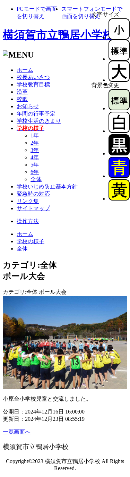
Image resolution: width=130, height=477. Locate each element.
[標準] (119, 59)
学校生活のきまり (39, 121)
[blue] (119, 176)
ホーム (25, 70)
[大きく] (119, 80)
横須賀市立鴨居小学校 (58, 34)
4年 (35, 157)
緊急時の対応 (33, 194)
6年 (35, 172)
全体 (36, 179)
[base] (119, 108)
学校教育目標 (33, 84)
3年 (35, 150)
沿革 (22, 92)
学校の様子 (30, 241)
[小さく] (119, 38)
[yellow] (119, 199)
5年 (35, 165)
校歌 (22, 99)
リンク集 (28, 201)
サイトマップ (33, 208)
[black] (119, 153)
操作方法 (28, 221)
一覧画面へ (17, 432)
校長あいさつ (33, 77)
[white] (119, 131)
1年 (35, 135)
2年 (35, 143)
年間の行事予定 (36, 114)
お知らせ (28, 106)
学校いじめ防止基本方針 (47, 186)
